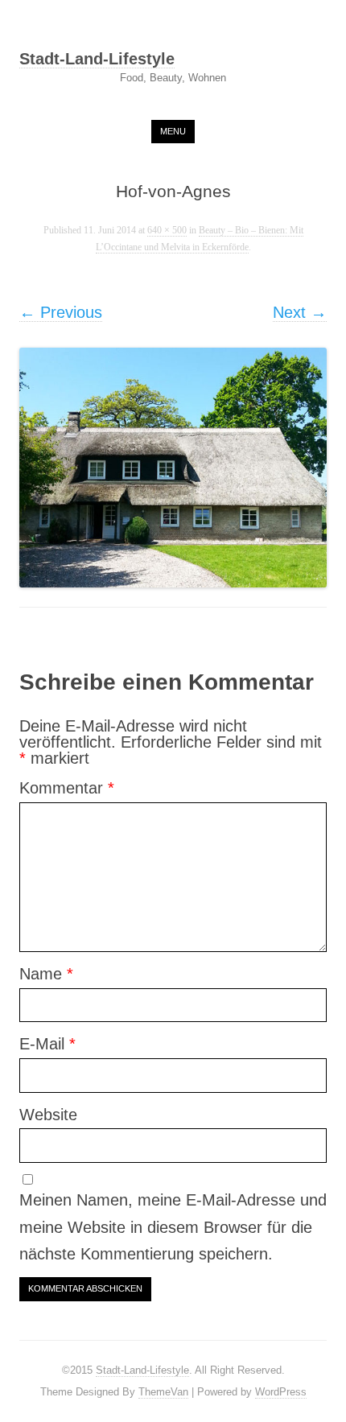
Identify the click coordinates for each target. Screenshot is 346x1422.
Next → (300, 312)
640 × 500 (167, 230)
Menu (173, 131)
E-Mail (47, 1044)
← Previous (60, 312)
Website (48, 1114)
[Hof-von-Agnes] (173, 467)
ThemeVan (163, 1392)
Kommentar (66, 788)
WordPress (281, 1392)
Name (46, 974)
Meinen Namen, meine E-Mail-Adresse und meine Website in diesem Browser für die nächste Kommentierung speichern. (173, 1227)
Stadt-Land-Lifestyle (97, 60)
